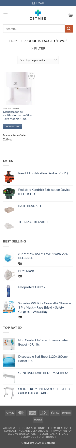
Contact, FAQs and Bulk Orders (26, 430)
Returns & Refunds (32, 427)
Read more (12, 126)
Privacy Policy (61, 430)
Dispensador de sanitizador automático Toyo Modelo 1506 (17, 115)
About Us (9, 427)
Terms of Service (60, 427)
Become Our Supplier (22, 433)
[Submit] (69, 29)
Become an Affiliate (54, 433)
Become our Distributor (38, 436)
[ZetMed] (38, 14)
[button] (5, 15)
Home (14, 41)
